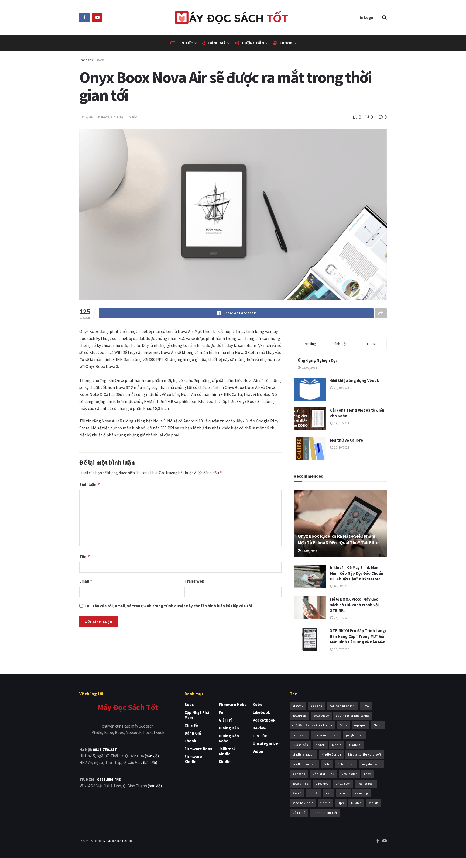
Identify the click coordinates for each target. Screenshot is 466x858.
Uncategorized (267, 743)
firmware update (326, 735)
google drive (354, 735)
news (368, 774)
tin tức (325, 803)
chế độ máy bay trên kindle (312, 725)
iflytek (320, 745)
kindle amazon (303, 754)
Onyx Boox (343, 783)
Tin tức (185, 43)
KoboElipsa (346, 764)
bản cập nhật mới (342, 706)
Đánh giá (217, 43)
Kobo (257, 704)
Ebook (286, 43)
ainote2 (297, 706)
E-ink (343, 725)
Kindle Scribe (331, 754)
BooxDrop (299, 716)
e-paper (360, 725)
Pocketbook (264, 720)
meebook (298, 774)
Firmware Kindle (193, 759)
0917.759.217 (104, 749)
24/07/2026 (341, 618)
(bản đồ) (152, 756)
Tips (340, 803)
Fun (222, 712)
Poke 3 (297, 793)
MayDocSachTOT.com (119, 841)
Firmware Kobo (233, 704)
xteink (373, 803)
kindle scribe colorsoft (364, 754)
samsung (361, 793)
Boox (100, 60)
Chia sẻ (117, 117)
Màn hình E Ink (323, 774)
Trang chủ (86, 60)
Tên (84, 556)
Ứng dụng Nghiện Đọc (317, 360)
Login (369, 17)
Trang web (194, 581)
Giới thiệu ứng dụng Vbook (354, 380)
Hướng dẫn (253, 43)
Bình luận (89, 484)
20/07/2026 (341, 649)
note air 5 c (300, 783)
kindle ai (355, 745)
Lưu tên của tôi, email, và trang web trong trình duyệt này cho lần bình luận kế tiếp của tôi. (169, 605)
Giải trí (225, 720)
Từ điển (356, 803)
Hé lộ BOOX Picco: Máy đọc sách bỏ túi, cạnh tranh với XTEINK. (354, 605)
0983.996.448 (109, 779)
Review (259, 727)
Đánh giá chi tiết (325, 813)
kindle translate (304, 764)
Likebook (261, 712)
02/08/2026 (341, 586)
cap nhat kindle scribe (353, 716)
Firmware (299, 735)
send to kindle (302, 803)
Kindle (225, 761)
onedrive (322, 783)
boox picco (321, 716)
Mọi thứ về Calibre (346, 440)
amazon (316, 706)
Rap (329, 793)
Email (85, 581)
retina (343, 793)
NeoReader (349, 774)
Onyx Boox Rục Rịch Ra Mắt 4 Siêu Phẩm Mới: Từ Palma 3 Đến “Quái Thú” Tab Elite (338, 539)
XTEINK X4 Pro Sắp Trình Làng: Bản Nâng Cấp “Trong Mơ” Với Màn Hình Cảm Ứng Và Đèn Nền (358, 636)
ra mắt (314, 793)
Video (258, 751)
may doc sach (371, 764)
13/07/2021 (87, 117)
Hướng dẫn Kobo (229, 738)
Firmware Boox (198, 748)
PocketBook (366, 783)
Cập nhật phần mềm (198, 715)
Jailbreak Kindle (227, 751)
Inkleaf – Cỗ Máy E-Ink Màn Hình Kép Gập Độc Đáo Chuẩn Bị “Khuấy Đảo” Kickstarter (356, 573)
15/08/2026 (309, 551)
